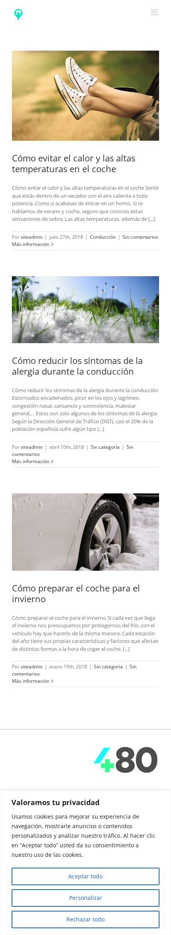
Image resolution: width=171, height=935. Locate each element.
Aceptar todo (85, 876)
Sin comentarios (140, 237)
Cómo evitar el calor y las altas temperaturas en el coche (73, 163)
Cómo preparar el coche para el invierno (76, 593)
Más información (30, 244)
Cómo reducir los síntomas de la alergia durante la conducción (77, 365)
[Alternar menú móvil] (155, 12)
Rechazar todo (85, 919)
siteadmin (32, 237)
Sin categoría (105, 447)
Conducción (103, 237)
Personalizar (85, 898)
